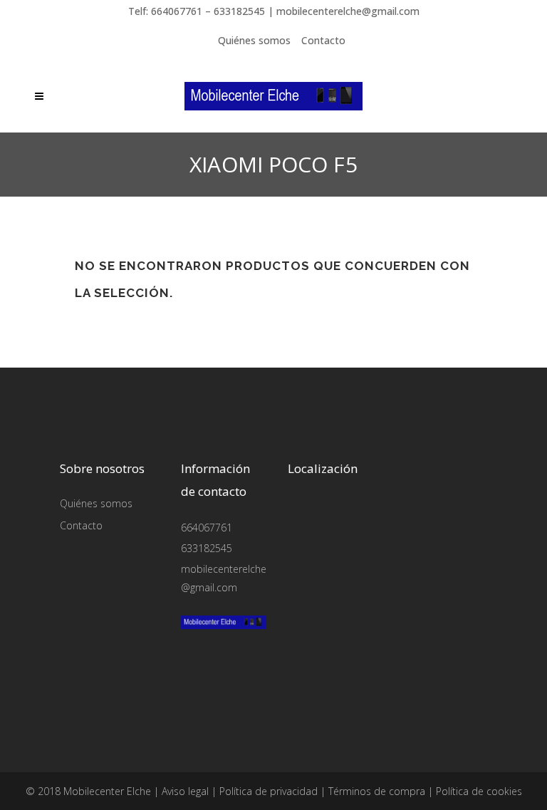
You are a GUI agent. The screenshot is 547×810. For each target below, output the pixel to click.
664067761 (206, 527)
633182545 (206, 548)
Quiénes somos (254, 40)
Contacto (323, 40)
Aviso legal (185, 791)
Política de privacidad (268, 791)
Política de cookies (479, 791)
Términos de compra (376, 791)
